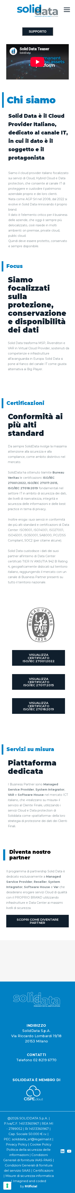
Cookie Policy (40, 1144)
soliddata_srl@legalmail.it (31, 1139)
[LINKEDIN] (62, 1151)
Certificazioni (43, 1171)
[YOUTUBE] (69, 1151)
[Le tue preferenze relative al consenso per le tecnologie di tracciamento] (7, 1186)
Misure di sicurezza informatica (29, 1176)
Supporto (37, 31)
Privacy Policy (16, 1144)
